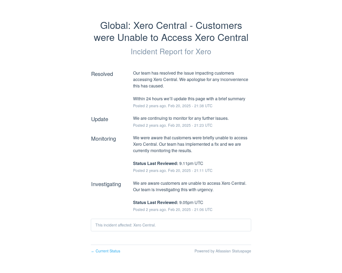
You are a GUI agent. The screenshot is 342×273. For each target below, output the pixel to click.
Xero (203, 51)
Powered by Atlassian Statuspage (223, 250)
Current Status (105, 250)
